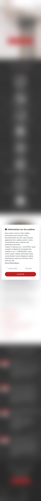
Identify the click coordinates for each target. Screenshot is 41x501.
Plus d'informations (12, 263)
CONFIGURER (12, 268)
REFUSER (28, 268)
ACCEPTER (20, 274)
